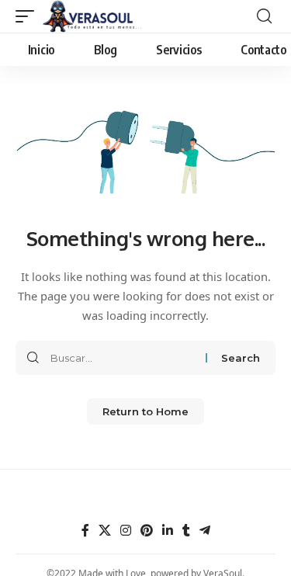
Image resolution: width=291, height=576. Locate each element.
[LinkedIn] (167, 530)
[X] (105, 530)
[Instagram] (125, 530)
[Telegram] (205, 530)
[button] (29, 16)
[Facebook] (85, 530)
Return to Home (145, 411)
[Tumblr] (186, 530)
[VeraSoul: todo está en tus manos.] (92, 16)
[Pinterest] (147, 530)
